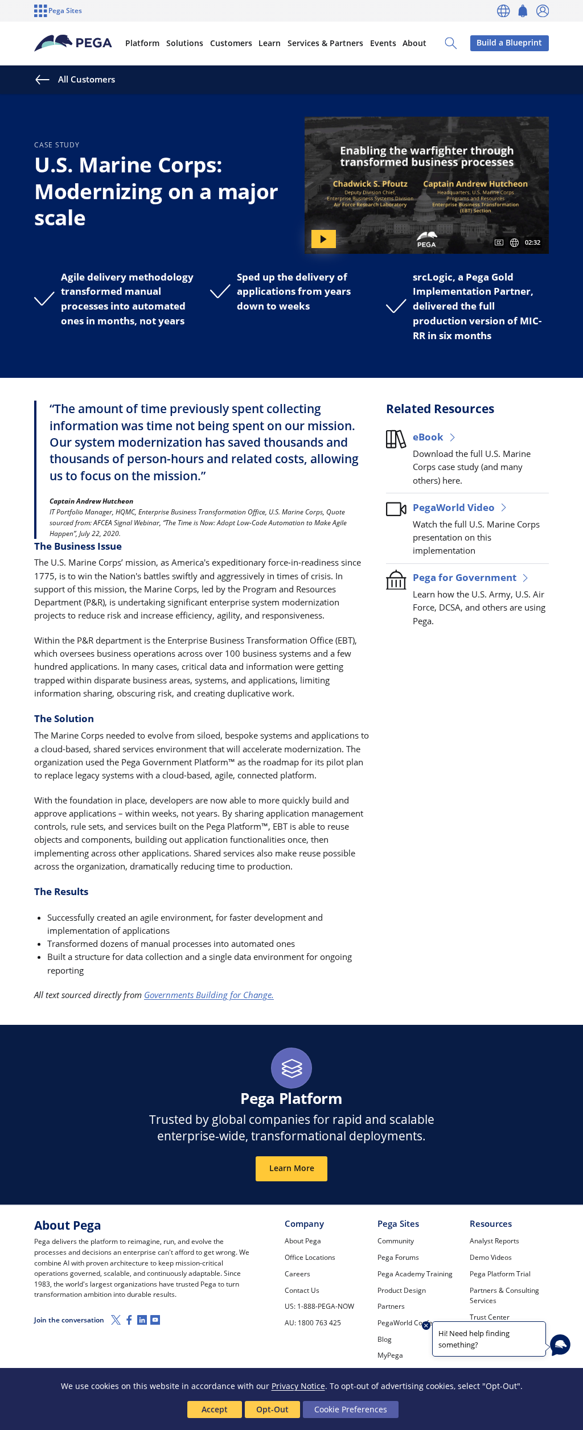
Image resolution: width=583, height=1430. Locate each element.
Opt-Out (272, 1409)
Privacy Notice (298, 1385)
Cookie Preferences (350, 1409)
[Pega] (72, 43)
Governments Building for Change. (209, 994)
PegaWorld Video (454, 507)
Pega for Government (464, 577)
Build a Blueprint (509, 43)
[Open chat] (560, 1345)
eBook (428, 436)
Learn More (291, 1168)
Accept (215, 1409)
